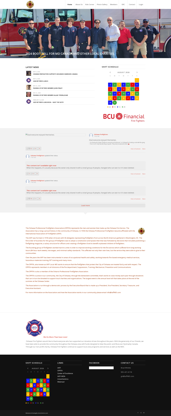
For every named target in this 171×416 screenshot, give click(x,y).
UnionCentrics (62, 379)
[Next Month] (137, 72)
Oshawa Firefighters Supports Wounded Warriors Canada (55, 74)
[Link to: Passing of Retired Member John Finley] (28, 87)
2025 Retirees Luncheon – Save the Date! (48, 102)
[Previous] (1, 34)
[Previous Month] (110, 72)
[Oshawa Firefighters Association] (30, 4)
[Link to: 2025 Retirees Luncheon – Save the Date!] (28, 101)
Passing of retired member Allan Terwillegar (50, 95)
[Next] (169, 34)
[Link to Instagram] (140, 412)
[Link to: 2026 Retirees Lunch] (28, 80)
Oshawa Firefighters (101, 134)
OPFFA (60, 370)
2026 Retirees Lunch (40, 81)
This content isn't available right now (41, 165)
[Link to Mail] (143, 412)
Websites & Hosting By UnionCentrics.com (37, 413)
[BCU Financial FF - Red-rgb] (123, 117)
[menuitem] (69, 4)
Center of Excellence (65, 373)
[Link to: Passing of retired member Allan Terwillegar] (28, 94)
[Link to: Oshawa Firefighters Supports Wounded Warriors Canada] (28, 73)
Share (143, 149)
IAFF (59, 368)
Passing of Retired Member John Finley (47, 88)
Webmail (61, 382)
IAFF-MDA (61, 376)
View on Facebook (136, 149)
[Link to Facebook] (137, 412)
